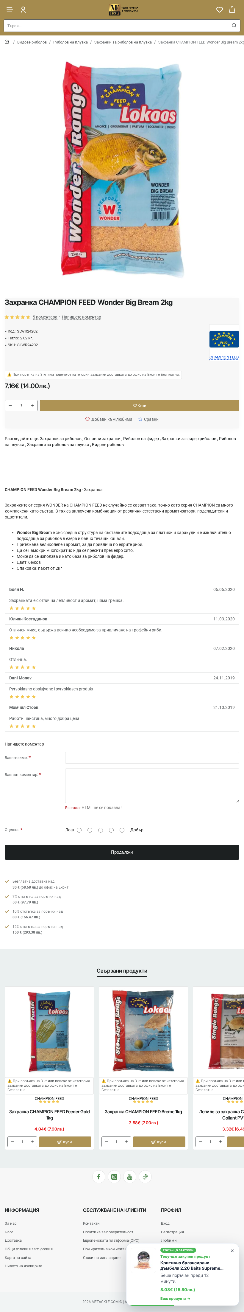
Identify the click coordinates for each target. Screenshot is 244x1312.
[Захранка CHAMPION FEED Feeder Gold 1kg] (49, 1031)
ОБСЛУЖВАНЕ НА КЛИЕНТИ (114, 1210)
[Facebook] (98, 1176)
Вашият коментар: (21, 774)
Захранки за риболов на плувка (123, 42)
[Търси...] (234, 26)
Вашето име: (16, 757)
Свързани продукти (122, 971)
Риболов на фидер (141, 438)
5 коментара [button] (45, 317)
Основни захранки (102, 438)
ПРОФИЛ (171, 1210)
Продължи (122, 852)
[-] (10, 405)
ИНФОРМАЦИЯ (22, 1210)
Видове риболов (32, 42)
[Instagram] (114, 1176)
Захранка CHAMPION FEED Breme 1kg (143, 1111)
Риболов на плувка (70, 42)
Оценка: (12, 829)
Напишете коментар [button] (81, 317)
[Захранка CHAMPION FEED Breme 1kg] (143, 1031)
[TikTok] (145, 1176)
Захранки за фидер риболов (189, 438)
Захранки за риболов (61, 438)
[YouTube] (129, 1176)
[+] (32, 405)
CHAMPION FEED (49, 1098)
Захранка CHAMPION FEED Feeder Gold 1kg (49, 1115)
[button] (139, 405)
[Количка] (232, 9)
